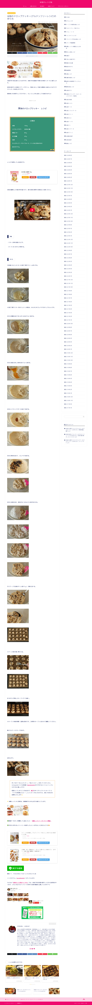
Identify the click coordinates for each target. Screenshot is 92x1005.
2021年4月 (69, 309)
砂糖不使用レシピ (70, 77)
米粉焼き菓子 (69, 136)
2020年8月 (69, 327)
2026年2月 (69, 177)
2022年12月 (69, 239)
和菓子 (67, 55)
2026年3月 (69, 173)
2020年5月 (69, 338)
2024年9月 (69, 199)
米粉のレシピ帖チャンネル (20, 882)
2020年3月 (69, 342)
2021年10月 (69, 287)
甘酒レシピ (69, 74)
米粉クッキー (69, 103)
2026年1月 (69, 181)
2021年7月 (69, 298)
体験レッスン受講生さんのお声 (73, 47)
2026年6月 (69, 162)
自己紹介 (42, 6)
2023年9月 (69, 225)
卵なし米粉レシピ (70, 52)
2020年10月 (69, 323)
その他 (67, 17)
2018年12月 (69, 397)
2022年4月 (69, 265)
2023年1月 (69, 236)
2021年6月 (69, 301)
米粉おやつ (69, 90)
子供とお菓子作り (70, 59)
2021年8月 (69, 294)
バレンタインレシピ (11, 13)
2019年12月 (69, 353)
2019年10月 (69, 360)
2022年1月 (69, 276)
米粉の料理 (69, 99)
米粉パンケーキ (70, 129)
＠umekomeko (20, 878)
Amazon (25, 177)
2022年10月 (69, 247)
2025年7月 (69, 195)
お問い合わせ (33, 6)
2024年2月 (69, 206)
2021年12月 (69, 280)
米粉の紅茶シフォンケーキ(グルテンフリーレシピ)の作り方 (75, 435)
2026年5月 (69, 166)
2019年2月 (69, 389)
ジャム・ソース (70, 32)
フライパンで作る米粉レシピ (73, 39)
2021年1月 (69, 320)
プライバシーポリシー (63, 6)
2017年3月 (69, 404)
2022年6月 (69, 258)
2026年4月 (69, 170)
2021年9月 (69, 290)
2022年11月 (69, 243)
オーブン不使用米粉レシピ (73, 24)
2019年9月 (69, 364)
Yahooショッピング (43, 177)
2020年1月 (69, 349)
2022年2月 (69, 272)
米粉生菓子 (69, 140)
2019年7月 (69, 371)
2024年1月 (69, 210)
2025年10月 (69, 192)
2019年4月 (69, 382)
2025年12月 (69, 184)
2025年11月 (69, 188)
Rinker (28, 173)
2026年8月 (69, 155)
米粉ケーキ (69, 107)
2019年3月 (69, 386)
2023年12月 (69, 214)
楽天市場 (33, 177)
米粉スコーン (69, 114)
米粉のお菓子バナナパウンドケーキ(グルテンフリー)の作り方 (75, 429)
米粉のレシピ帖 (46, 2)
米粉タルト (69, 118)
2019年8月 (69, 367)
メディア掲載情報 (70, 43)
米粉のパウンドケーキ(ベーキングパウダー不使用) (73, 95)
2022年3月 (69, 269)
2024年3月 (69, 203)
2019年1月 (69, 393)
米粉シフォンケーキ (71, 110)
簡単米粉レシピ (70, 87)
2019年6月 (69, 375)
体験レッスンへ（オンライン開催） (41, 821)
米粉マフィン (69, 132)
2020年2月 (69, 345)
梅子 (32, 790)
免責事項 (18, 1003)
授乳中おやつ (69, 66)
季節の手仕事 (69, 63)
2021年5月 (69, 305)
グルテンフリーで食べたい (73, 28)
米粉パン (68, 125)
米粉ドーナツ (69, 121)
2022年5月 (69, 261)
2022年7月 (69, 254)
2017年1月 (69, 408)
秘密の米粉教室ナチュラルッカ (73, 82)
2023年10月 (69, 221)
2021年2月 (69, 316)
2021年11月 (69, 283)
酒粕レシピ (69, 143)
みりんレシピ (69, 21)
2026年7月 (69, 159)
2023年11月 (69, 217)
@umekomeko (31, 785)
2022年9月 (69, 250)
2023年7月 (69, 228)
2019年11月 (69, 356)
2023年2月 (69, 232)
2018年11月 (69, 400)
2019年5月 (69, 378)
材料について (51, 6)
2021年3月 (69, 312)
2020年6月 (69, 334)
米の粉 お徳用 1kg (26, 172)
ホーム (24, 6)
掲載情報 (68, 70)
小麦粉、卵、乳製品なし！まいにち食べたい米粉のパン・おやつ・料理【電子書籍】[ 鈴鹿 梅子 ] (38, 850)
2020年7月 (69, 331)
